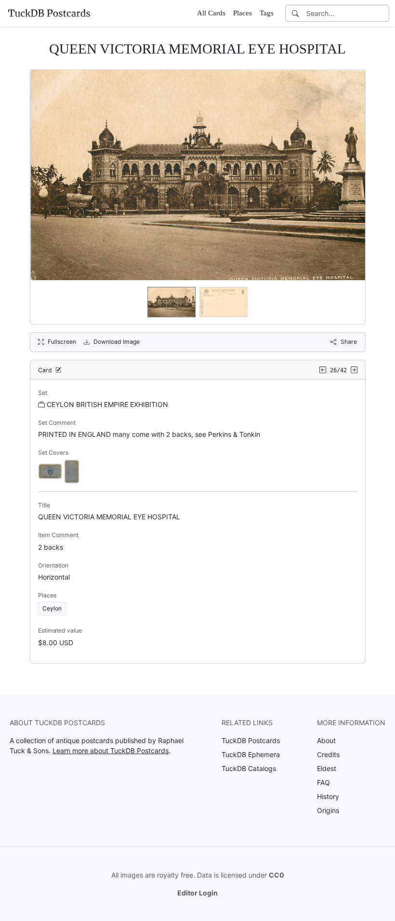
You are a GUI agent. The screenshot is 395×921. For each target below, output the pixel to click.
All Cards (211, 13)
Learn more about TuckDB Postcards (111, 750)
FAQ (323, 782)
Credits (328, 754)
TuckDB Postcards (251, 740)
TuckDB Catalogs (249, 768)
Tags (267, 13)
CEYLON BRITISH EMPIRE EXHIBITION (107, 404)
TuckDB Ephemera (251, 754)
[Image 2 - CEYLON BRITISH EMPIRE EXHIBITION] (71, 471)
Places (242, 13)
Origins (328, 810)
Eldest (326, 768)
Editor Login (197, 893)
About (326, 740)
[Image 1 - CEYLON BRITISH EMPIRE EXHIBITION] (50, 471)
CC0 (276, 875)
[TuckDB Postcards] (49, 13)
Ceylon (52, 608)
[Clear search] (382, 13)
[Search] (295, 13)
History (328, 796)
